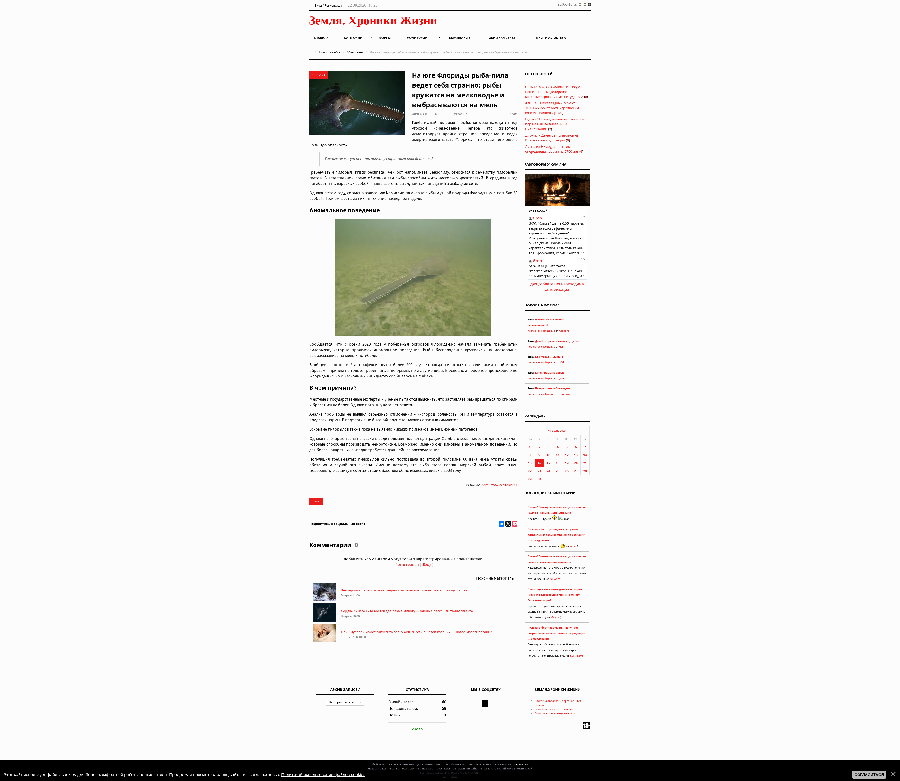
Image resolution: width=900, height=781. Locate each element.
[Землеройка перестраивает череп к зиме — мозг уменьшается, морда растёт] (324, 600)
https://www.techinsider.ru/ (500, 485)
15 (530, 463)
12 (567, 455)
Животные (355, 52)
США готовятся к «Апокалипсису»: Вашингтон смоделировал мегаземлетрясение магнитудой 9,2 (554, 92)
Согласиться (869, 775)
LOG (561, 362)
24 (548, 471)
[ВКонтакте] (501, 524)
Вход (427, 564)
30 (539, 479)
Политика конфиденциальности (555, 713)
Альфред (555, 578)
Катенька (564, 394)
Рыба (316, 501)
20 (576, 463)
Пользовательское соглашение (554, 709)
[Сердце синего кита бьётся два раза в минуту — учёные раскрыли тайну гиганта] (324, 621)
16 (539, 463)
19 (567, 463)
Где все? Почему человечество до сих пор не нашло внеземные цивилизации (555, 124)
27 (576, 471)
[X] (508, 524)
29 (530, 479)
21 (585, 463)
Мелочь (555, 617)
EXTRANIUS (576, 655)
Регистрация (407, 564)
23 (539, 471)
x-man (573, 546)
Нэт (561, 346)
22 (530, 471)
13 (576, 455)
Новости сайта (329, 52)
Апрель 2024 (557, 430)
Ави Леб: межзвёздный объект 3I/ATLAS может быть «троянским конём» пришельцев (552, 108)
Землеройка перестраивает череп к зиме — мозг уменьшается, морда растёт (404, 590)
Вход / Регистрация (328, 5)
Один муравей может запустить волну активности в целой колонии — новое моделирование (416, 632)
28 (585, 471)
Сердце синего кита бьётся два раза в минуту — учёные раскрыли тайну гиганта (407, 611)
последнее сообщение (541, 330)
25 (557, 471)
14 (585, 455)
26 (567, 471)
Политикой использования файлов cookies (323, 774)
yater (562, 378)
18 (557, 463)
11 (557, 455)
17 (548, 463)
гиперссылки (520, 764)
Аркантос (564, 330)
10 (548, 455)
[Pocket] (515, 524)
